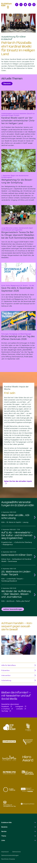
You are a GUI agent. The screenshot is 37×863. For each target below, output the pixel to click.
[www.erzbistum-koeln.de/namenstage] (9, 803)
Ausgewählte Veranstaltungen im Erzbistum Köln (17, 504)
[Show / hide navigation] (34, 4)
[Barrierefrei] (16, 4)
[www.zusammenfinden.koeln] (28, 803)
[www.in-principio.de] (9, 772)
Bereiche (4, 827)
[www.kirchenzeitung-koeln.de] (28, 772)
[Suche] (29, 4)
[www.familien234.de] (9, 758)
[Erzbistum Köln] (7, 6)
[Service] (21, 4)
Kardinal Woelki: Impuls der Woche (16, 387)
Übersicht (7, 83)
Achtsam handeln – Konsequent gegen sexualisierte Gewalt (17, 626)
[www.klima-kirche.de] (9, 789)
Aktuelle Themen (11, 78)
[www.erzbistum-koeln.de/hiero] (28, 758)
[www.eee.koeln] (28, 741)
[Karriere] (25, 4)
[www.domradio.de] (9, 741)
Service (3, 831)
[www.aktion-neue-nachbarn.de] (9, 727)
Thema (3, 836)
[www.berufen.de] (28, 727)
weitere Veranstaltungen (12, 609)
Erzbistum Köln (6, 822)
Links (3, 840)
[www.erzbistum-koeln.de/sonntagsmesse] (28, 789)
